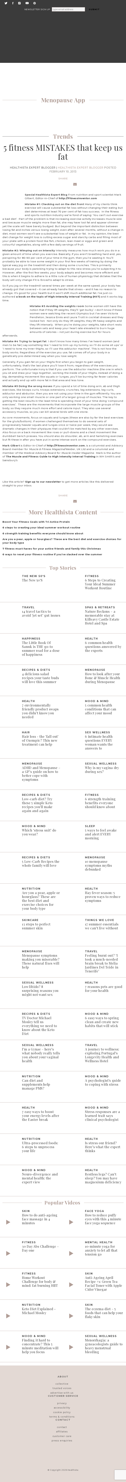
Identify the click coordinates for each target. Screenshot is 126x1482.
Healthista (73, 1470)
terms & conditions (62, 1416)
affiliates (62, 1431)
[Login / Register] (97, 24)
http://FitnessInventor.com (78, 198)
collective (61, 1383)
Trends (63, 136)
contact (62, 1427)
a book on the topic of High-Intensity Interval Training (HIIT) (58, 296)
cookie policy (62, 1412)
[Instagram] (19, 2)
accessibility (62, 1407)
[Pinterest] (34, 2)
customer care (62, 1436)
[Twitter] (5, 2)
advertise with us (62, 1392)
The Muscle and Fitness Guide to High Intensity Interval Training (50, 456)
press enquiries (62, 1440)
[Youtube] (27, 2)
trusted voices (62, 1388)
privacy (62, 1403)
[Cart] (97, 49)
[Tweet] (55, 184)
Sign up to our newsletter (43, 481)
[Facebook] (13, 2)
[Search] (43, 24)
